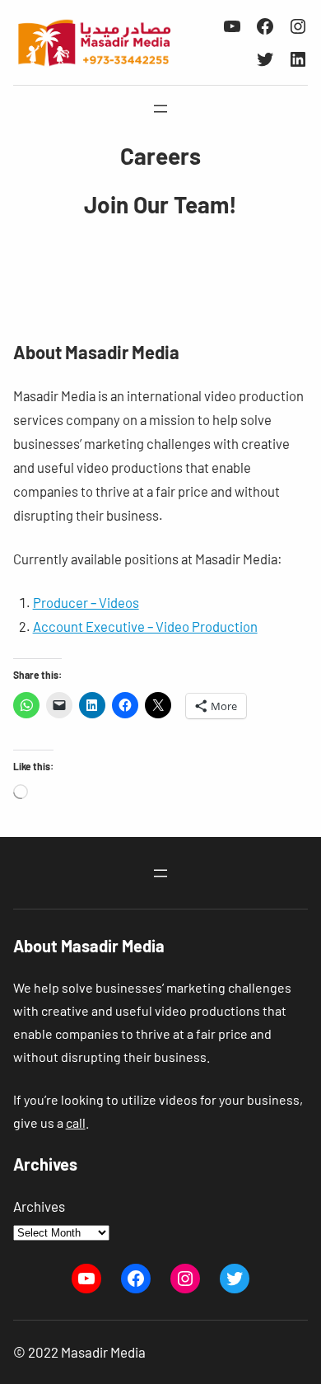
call (76, 1122)
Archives (39, 1206)
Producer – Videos (86, 602)
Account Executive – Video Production (145, 626)
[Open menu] (160, 109)
